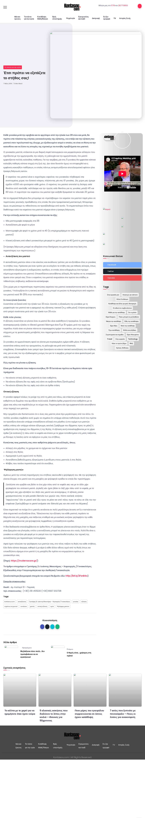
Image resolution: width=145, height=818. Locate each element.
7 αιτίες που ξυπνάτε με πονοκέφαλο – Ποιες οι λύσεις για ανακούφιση (123, 714)
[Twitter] (122, 271)
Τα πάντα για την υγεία (13, 67)
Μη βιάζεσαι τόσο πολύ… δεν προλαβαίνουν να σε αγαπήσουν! (32, 654)
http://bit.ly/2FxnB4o (76, 575)
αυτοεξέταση (22, 602)
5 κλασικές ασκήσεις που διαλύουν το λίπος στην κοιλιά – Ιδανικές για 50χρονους (53, 715)
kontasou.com (9, 602)
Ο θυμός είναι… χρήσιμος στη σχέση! (79, 654)
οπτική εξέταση (42, 606)
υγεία (52, 606)
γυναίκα (75, 602)
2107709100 (123, 5)
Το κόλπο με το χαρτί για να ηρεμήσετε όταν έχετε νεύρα (20, 712)
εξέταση (83, 602)
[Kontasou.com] (72, 7)
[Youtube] (122, 278)
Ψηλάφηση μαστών (63, 606)
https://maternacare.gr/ (24, 560)
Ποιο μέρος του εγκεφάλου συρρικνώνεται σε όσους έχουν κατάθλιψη (89, 714)
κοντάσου (24, 606)
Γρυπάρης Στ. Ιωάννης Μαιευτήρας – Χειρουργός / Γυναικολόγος (49, 602)
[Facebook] (122, 265)
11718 (113, 5)
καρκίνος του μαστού (10, 606)
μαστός (32, 606)
